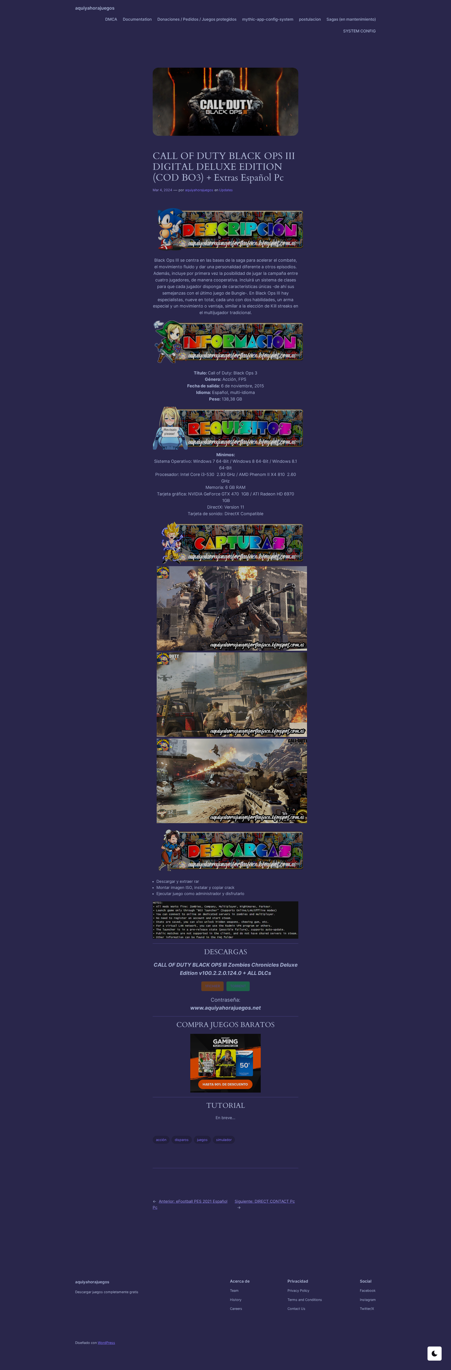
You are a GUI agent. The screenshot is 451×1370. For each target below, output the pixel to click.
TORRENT (238, 986)
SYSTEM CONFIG (359, 31)
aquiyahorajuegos (95, 8)
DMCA (111, 19)
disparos (182, 1140)
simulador (224, 1140)
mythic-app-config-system (267, 19)
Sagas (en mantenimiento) (351, 19)
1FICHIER (212, 986)
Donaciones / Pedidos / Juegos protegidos (197, 19)
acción (161, 1140)
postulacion (310, 19)
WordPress (106, 1343)
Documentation (137, 19)
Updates (226, 190)
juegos (202, 1140)
